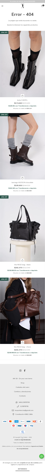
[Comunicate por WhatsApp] (41, 456)
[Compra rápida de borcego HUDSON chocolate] (22, 178)
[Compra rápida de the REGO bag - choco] (22, 342)
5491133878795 (24, 402)
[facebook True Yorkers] (25, 370)
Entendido (22, 469)
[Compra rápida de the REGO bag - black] (22, 260)
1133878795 (24, 406)
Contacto (22, 396)
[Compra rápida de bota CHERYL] (22, 95)
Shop (22, 383)
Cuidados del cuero (22, 387)
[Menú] (4, 6)
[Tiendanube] (22, 440)
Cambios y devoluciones (22, 391)
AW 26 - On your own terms (22, 378)
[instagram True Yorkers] (20, 370)
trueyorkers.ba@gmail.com (24, 410)
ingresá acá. (35, 446)
